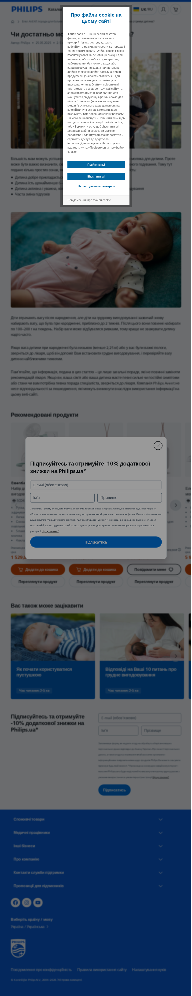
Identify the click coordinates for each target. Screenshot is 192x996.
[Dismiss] (156, 445)
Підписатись (94, 542)
